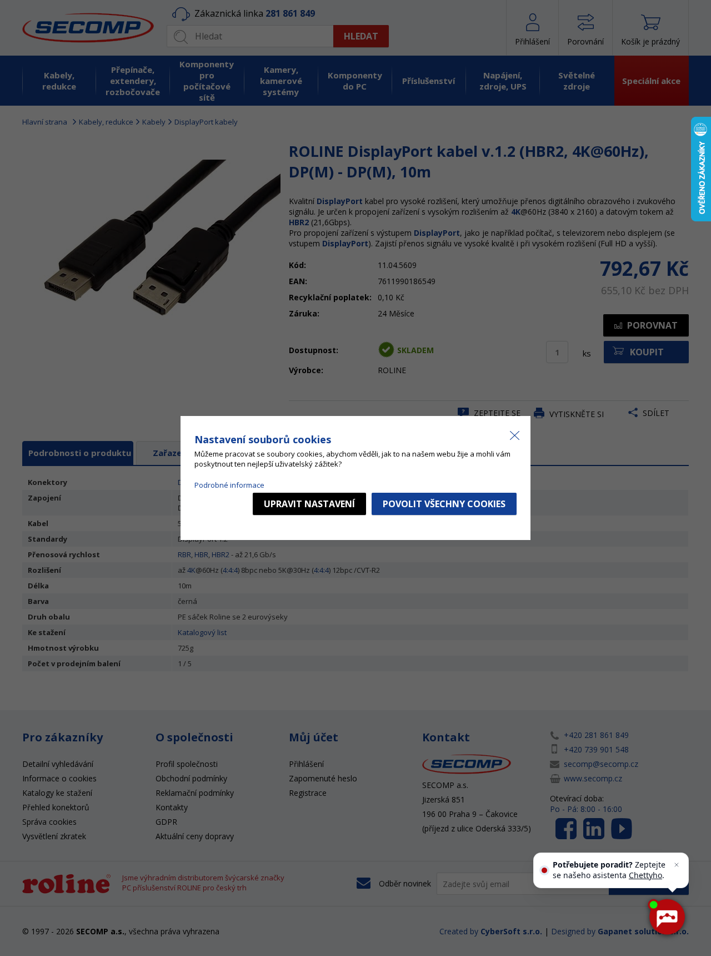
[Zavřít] (676, 865)
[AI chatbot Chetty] (667, 917)
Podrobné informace (229, 485)
